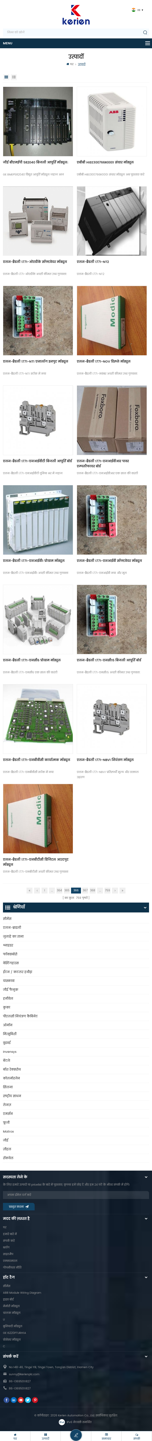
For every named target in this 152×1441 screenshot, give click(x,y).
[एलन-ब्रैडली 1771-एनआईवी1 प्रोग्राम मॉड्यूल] (38, 520)
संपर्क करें (9, 1241)
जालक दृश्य (6, 77)
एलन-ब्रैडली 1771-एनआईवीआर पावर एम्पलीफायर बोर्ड (103, 464)
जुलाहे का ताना (13, 936)
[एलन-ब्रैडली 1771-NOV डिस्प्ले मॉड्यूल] (112, 320)
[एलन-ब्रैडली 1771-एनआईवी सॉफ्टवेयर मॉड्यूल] (112, 520)
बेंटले (6, 1060)
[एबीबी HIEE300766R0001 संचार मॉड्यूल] (112, 121)
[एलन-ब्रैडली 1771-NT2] (112, 221)
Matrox (8, 1131)
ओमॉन (7, 1025)
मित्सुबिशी (9, 1034)
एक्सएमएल (10, 1261)
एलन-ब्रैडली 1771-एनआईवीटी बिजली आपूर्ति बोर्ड (37, 461)
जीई (5, 1140)
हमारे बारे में (10, 1234)
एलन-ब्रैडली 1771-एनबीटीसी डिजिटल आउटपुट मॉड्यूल (35, 862)
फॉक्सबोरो (10, 954)
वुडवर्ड (6, 1043)
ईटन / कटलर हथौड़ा (17, 972)
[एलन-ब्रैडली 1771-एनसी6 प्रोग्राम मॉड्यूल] (38, 619)
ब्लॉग (6, 1247)
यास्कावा (8, 981)
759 (107, 890)
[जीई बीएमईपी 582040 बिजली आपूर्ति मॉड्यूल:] (38, 121)
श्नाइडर (8, 945)
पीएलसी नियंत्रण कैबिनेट (20, 1016)
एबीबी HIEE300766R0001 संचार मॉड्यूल (105, 162)
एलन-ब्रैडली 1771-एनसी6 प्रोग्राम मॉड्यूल (32, 660)
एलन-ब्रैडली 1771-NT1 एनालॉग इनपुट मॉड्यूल (35, 361)
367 (85, 890)
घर (71, 64)
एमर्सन (8, 1113)
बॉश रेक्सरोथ (12, 1069)
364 (59, 890)
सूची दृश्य (14, 77)
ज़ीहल (7, 1149)
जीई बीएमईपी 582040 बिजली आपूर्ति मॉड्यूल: (35, 162)
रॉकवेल (8, 1158)
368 (92, 890)
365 (66, 890)
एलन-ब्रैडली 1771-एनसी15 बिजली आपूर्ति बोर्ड (109, 660)
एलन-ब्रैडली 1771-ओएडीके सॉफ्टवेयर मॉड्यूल (35, 261)
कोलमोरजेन (11, 1078)
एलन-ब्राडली (12, 927)
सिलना (8, 1087)
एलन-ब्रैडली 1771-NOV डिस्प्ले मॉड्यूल (104, 361)
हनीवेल (8, 998)
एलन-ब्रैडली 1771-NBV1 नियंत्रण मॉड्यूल (105, 760)
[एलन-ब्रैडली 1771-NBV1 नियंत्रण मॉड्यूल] (112, 719)
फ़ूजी (6, 1122)
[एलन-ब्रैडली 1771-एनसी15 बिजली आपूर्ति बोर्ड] (112, 619)
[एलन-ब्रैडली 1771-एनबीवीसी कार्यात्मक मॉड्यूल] (38, 719)
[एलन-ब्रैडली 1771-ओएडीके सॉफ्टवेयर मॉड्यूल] (38, 221)
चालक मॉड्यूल (12, 1313)
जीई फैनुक (10, 989)
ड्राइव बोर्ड (8, 1299)
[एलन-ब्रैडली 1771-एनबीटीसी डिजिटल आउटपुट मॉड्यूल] (38, 819)
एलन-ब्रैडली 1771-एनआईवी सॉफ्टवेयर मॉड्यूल (109, 560)
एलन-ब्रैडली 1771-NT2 (93, 261)
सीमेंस (7, 918)
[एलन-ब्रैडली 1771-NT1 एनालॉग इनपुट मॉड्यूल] (38, 320)
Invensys (9, 1051)
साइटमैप (8, 1254)
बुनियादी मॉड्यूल (12, 1326)
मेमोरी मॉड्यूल (11, 1306)
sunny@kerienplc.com (24, 1374)
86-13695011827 (20, 1381)
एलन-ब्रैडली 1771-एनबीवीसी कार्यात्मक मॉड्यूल (36, 760)
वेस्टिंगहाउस (11, 963)
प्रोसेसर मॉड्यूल (12, 1339)
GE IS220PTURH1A (14, 1333)
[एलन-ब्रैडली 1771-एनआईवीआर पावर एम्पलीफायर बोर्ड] (112, 420)
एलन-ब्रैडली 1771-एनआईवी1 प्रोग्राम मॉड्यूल (34, 560)
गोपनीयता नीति (12, 1267)
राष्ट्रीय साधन (12, 1096)
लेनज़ (7, 1105)
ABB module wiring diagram (22, 1293)
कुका (6, 1007)
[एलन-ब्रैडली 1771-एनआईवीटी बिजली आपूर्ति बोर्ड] (38, 420)
